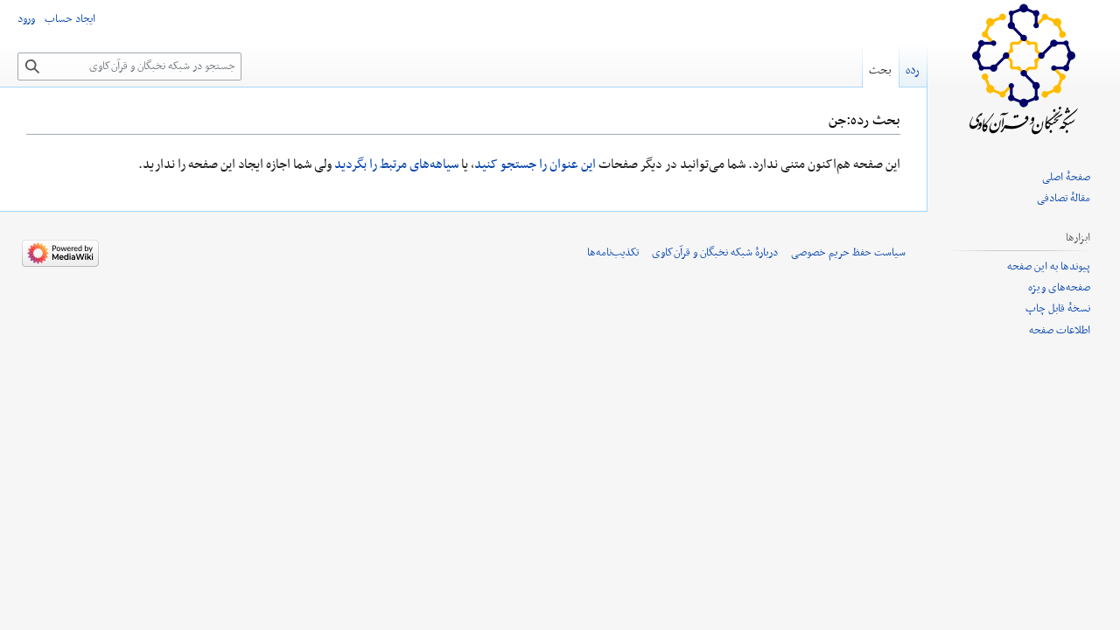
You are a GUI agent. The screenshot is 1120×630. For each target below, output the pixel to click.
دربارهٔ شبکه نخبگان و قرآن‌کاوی (715, 252)
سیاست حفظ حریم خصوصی (848, 252)
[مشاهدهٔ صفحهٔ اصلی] (1023, 70)
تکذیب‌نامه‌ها (613, 252)
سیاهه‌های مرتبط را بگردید (396, 164)
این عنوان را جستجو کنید (535, 164)
